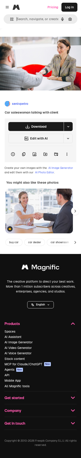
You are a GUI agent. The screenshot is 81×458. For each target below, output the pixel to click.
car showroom (60, 242)
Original (28, 38)
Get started (14, 397)
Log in (69, 7)
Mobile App (12, 380)
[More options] (66, 154)
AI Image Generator (60, 168)
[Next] (75, 211)
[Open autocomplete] (10, 19)
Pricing (52, 7)
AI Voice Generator (18, 353)
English (40, 304)
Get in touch (14, 423)
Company (12, 410)
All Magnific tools (16, 386)
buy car (14, 242)
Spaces (9, 331)
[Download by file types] (68, 126)
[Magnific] (40, 268)
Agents (13, 370)
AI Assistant (12, 337)
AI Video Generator (18, 348)
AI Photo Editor (44, 172)
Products (12, 323)
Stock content (14, 359)
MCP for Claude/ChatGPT (27, 364)
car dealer (34, 242)
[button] (40, 304)
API (6, 375)
